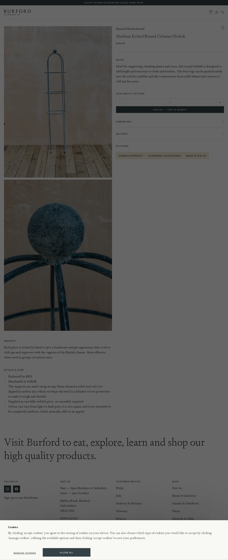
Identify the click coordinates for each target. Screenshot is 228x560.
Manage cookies (25, 552)
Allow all (66, 552)
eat (79, 442)
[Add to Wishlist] (223, 27)
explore (106, 442)
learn (137, 442)
